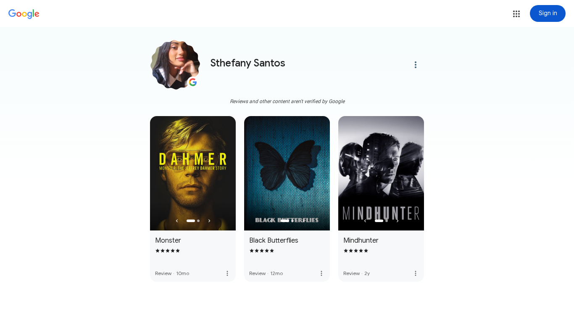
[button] (516, 13)
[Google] (23, 14)
